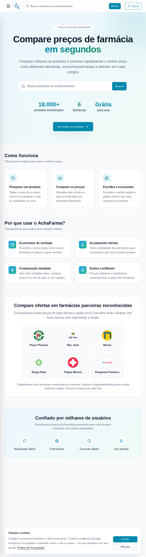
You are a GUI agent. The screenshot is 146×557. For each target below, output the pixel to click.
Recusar (125, 547)
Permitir (125, 539)
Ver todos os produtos (71, 126)
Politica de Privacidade (30, 547)
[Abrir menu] (8, 6)
